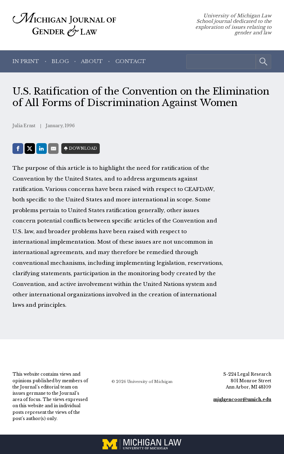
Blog (60, 61)
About (92, 61)
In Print (25, 61)
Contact (130, 61)
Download (83, 148)
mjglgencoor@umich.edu (242, 399)
